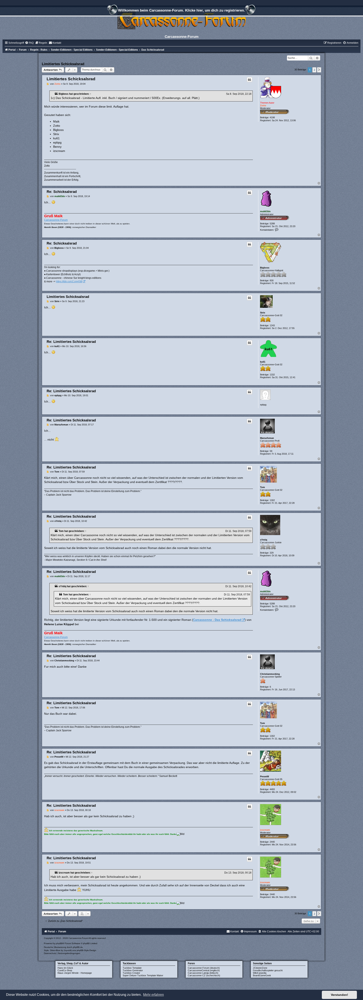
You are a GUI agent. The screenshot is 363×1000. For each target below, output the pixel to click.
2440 (272, 842)
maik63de (265, 211)
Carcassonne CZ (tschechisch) (204, 975)
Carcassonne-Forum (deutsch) (204, 968)
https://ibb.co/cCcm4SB (69, 281)
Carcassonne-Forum (56, 219)
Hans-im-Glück (65, 968)
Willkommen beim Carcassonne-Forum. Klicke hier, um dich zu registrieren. (181, 10)
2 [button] (314, 70)
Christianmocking (270, 674)
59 (271, 451)
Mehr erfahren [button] (153, 994)
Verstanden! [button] (339, 994)
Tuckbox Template (132, 968)
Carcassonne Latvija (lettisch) (203, 973)
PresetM (264, 776)
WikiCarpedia (259, 973)
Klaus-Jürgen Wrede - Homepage (75, 973)
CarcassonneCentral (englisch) (204, 970)
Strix (262, 312)
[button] (319, 69)
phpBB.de (78, 947)
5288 (272, 223)
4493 (272, 789)
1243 (272, 325)
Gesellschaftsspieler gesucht (268, 970)
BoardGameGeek (262, 975)
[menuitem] (29, 42)
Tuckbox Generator (133, 970)
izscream (265, 830)
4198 (272, 117)
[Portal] (181, 20)
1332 (272, 374)
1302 (272, 500)
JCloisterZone (260, 968)
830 (272, 280)
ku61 (262, 362)
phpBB (59, 943)
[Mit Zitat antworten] (249, 79)
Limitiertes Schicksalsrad (63, 64)
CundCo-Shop (65, 970)
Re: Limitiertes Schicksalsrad (71, 341)
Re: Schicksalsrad (62, 191)
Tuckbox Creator (131, 973)
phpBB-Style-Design (86, 950)
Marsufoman (267, 438)
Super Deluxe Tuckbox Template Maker (143, 975)
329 (272, 552)
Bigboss (63, 93)
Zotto (263, 105)
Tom (262, 487)
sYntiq (263, 539)
